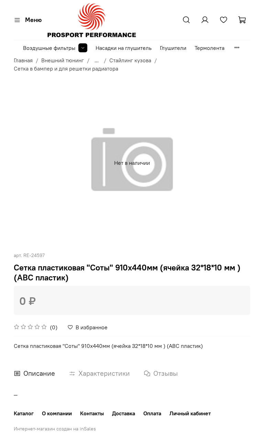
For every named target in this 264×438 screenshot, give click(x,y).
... (97, 60)
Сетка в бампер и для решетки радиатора (66, 68)
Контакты (92, 413)
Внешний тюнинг (62, 60)
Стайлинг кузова (130, 60)
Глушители (173, 47)
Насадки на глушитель (124, 47)
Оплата (152, 413)
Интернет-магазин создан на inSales (55, 429)
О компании (57, 413)
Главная (23, 60)
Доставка (123, 413)
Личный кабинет (190, 413)
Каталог (24, 413)
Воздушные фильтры (49, 47)
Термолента (209, 47)
